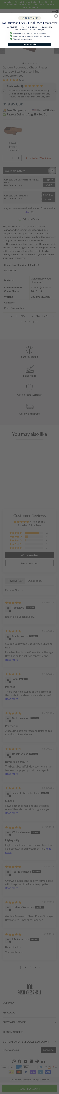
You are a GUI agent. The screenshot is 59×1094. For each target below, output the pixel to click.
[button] (56, 16)
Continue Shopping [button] (29, 44)
